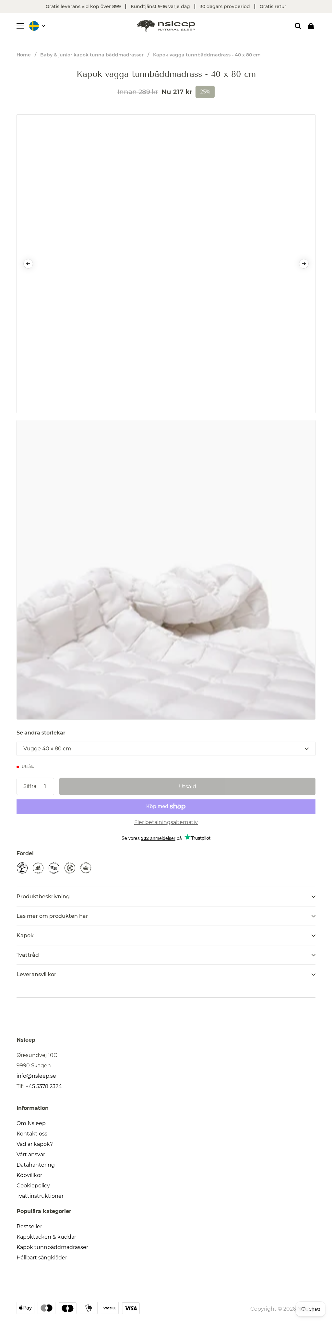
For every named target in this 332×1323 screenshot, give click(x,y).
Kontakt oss (32, 1134)
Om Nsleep (31, 1123)
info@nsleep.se (36, 1076)
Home (24, 55)
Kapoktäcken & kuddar (46, 1237)
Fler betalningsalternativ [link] (166, 822)
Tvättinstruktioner (40, 1196)
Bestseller (29, 1226)
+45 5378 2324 (44, 1086)
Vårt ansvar (31, 1154)
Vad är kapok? (35, 1144)
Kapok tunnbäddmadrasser (52, 1247)
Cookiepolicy (33, 1186)
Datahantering (36, 1165)
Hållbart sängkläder (42, 1258)
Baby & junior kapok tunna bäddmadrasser (92, 55)
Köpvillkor (29, 1175)
